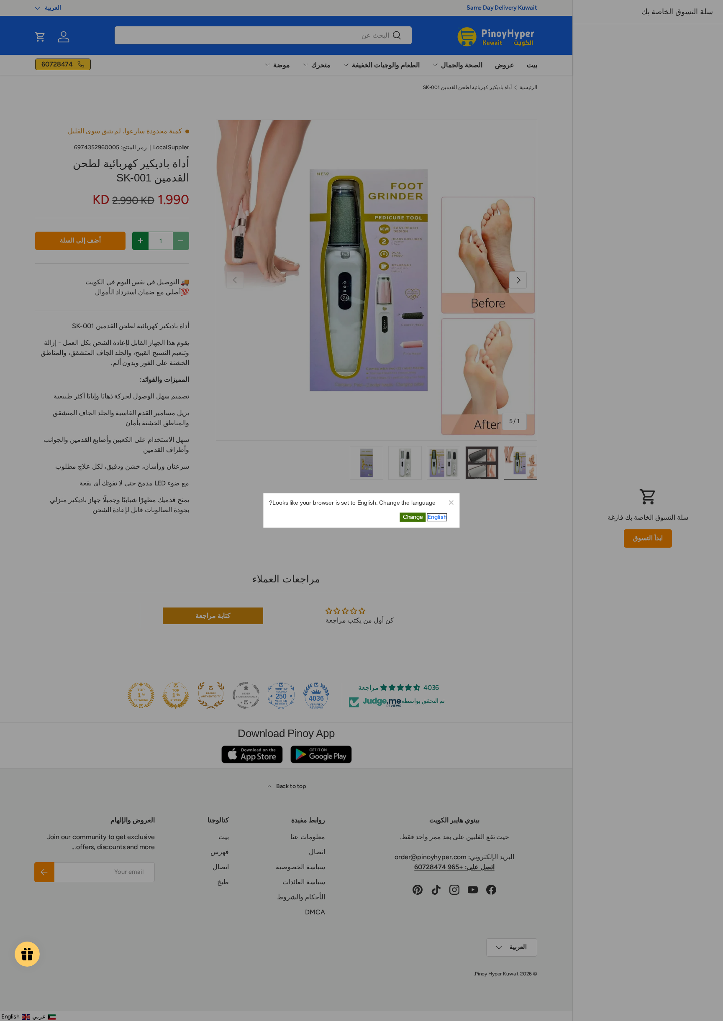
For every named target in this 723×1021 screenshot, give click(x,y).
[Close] (451, 502)
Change (413, 517)
